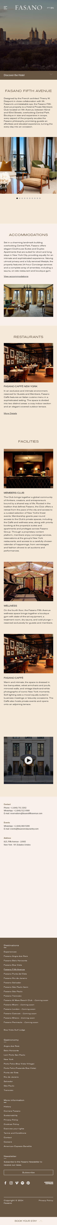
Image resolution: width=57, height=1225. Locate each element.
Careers (8, 1142)
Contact (8, 1137)
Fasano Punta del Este (15, 974)
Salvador (8, 1081)
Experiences (10, 952)
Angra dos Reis (11, 1046)
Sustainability (11, 1115)
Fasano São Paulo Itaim (16, 987)
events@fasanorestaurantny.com (24, 829)
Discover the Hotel (14, 75)
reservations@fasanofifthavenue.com (26, 813)
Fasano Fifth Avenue (14, 969)
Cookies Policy (11, 1124)
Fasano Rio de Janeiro (15, 978)
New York (8, 1059)
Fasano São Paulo (13, 991)
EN (52, 8)
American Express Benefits (18, 1146)
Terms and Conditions (15, 1133)
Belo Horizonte (11, 1050)
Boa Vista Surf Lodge (14, 1030)
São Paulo (9, 1086)
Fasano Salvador (12, 983)
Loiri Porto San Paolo (14, 1055)
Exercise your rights (14, 1129)
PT (48, 8)
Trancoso (8, 1090)
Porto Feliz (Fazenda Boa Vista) (20, 1068)
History (7, 1107)
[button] (17, 196)
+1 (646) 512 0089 (22, 811)
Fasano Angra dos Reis (16, 956)
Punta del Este (11, 1072)
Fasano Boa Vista (13, 965)
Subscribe (28, 1172)
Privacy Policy (11, 1120)
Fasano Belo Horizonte (15, 961)
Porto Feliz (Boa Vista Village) (19, 1064)
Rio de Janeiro (11, 1077)
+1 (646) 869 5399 (22, 826)
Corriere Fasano (12, 1111)
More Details (10, 413)
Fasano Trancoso (13, 996)
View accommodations (16, 276)
